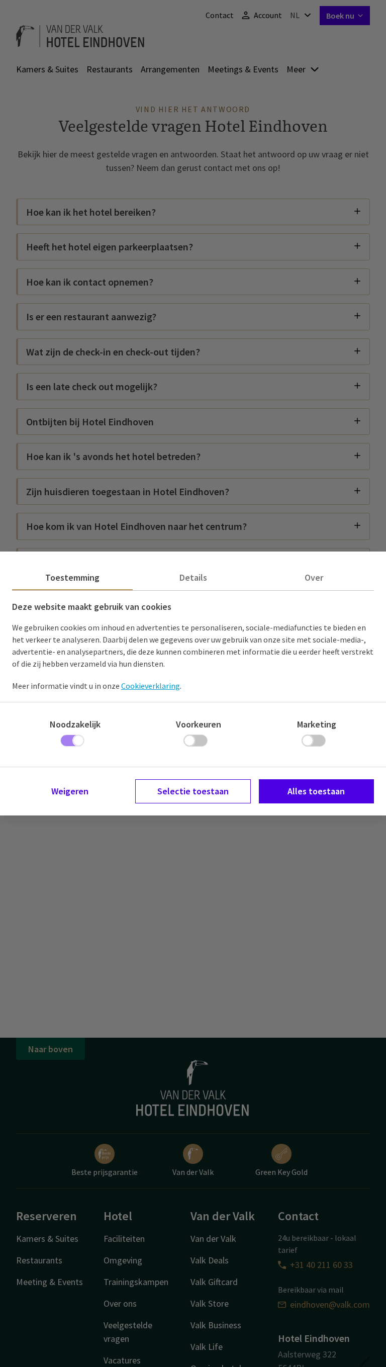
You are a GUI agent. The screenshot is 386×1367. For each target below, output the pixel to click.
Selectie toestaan (193, 791)
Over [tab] (314, 577)
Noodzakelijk (75, 724)
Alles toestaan (316, 791)
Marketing (316, 724)
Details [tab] (193, 577)
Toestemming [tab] (72, 577)
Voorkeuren (198, 724)
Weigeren (69, 791)
